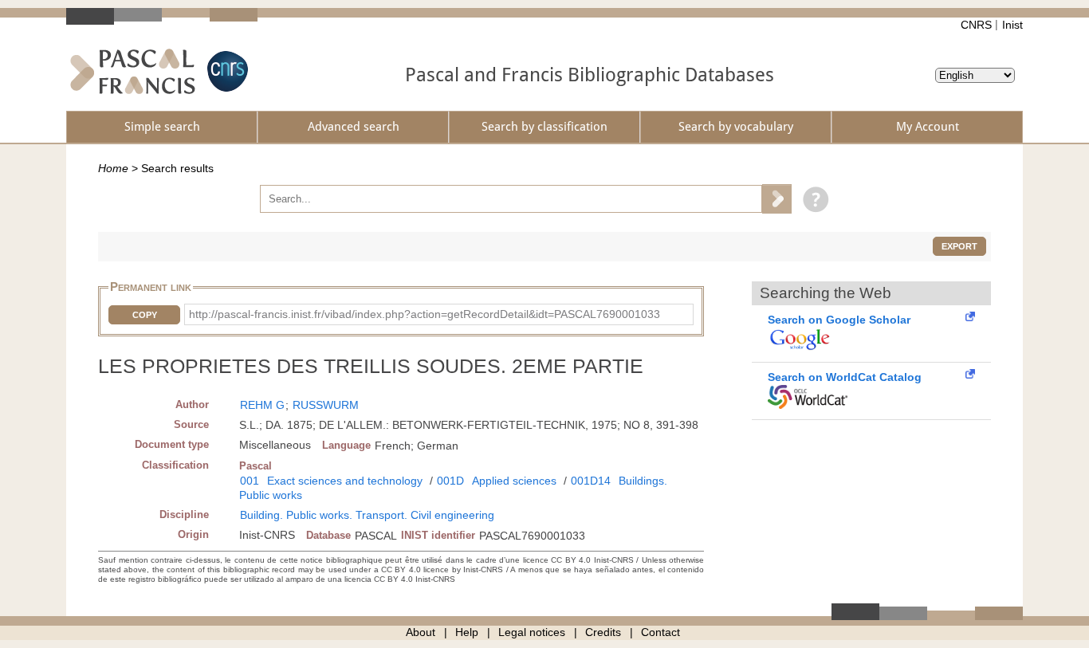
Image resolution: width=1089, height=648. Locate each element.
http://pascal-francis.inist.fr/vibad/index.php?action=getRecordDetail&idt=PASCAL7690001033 (424, 314)
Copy (144, 315)
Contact (660, 632)
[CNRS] (225, 71)
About (420, 632)
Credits (603, 632)
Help (466, 632)
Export (959, 246)
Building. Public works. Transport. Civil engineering (367, 515)
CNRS (976, 24)
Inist (1012, 24)
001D (450, 480)
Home (113, 168)
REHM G (262, 405)
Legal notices (531, 632)
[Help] (812, 198)
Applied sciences (514, 480)
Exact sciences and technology (345, 480)
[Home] (132, 71)
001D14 (591, 480)
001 (249, 480)
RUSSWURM (326, 405)
